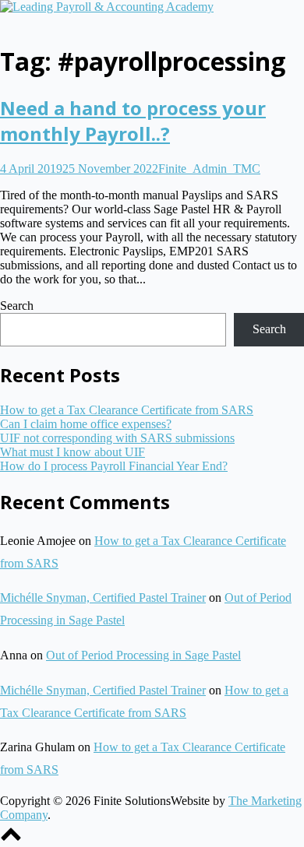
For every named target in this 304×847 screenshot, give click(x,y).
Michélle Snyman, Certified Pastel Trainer (103, 597)
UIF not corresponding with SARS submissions (117, 438)
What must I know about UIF (72, 452)
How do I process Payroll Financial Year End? (114, 466)
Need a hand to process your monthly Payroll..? (133, 120)
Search (17, 305)
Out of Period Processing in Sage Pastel (143, 655)
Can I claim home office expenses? (85, 424)
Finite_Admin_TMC (209, 168)
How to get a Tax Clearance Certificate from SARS (126, 409)
